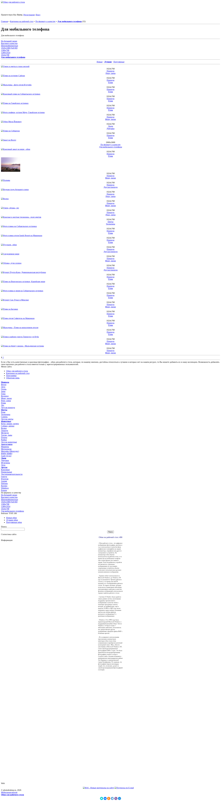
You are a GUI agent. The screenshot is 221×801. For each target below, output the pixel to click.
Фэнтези (4, 479)
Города (4, 476)
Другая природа (111, 187)
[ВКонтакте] (105, 798)
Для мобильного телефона (110, 147)
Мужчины (5, 463)
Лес (2, 405)
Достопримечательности (12, 474)
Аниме (4, 481)
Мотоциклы (6, 449)
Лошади (4, 430)
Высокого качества (9, 43)
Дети (3, 465)
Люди (110, 126)
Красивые (5, 470)
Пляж (110, 82)
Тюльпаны (110, 224)
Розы (3, 412)
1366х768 (5, 50)
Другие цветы (7, 419)
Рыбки (4, 440)
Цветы (110, 222)
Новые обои (11, 518)
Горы (3, 394)
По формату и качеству (45, 21)
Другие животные (9, 442)
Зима (3, 391)
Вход (38, 15)
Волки (4, 428)
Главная (4, 21)
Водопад (5, 396)
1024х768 (5, 55)
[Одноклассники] (108, 798)
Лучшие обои (12, 520)
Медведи (5, 433)
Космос (4, 486)
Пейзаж (4, 483)
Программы (11, 375)
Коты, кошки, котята (10, 424)
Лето (3, 387)
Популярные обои (14, 522)
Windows (5, 488)
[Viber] (115, 798)
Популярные (118, 62)
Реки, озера (110, 73)
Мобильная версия (9, 792)
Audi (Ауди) (6, 456)
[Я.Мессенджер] (101, 798)
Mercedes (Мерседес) (10, 451)
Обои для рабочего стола (17, 371)
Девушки (110, 128)
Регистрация (29, 15)
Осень (3, 389)
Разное (4, 490)
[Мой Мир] (119, 798)
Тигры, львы (6, 435)
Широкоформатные (9, 46)
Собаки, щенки (7, 426)
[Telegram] (112, 798)
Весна (3, 384)
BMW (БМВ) (6, 453)
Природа (110, 71)
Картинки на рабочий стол (21, 21)
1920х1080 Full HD (9, 48)
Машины (5, 447)
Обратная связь (12, 378)
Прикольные (6, 472)
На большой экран (9, 41)
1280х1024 (5, 53)
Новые (100, 62)
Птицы (4, 437)
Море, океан (110, 119)
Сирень (4, 417)
